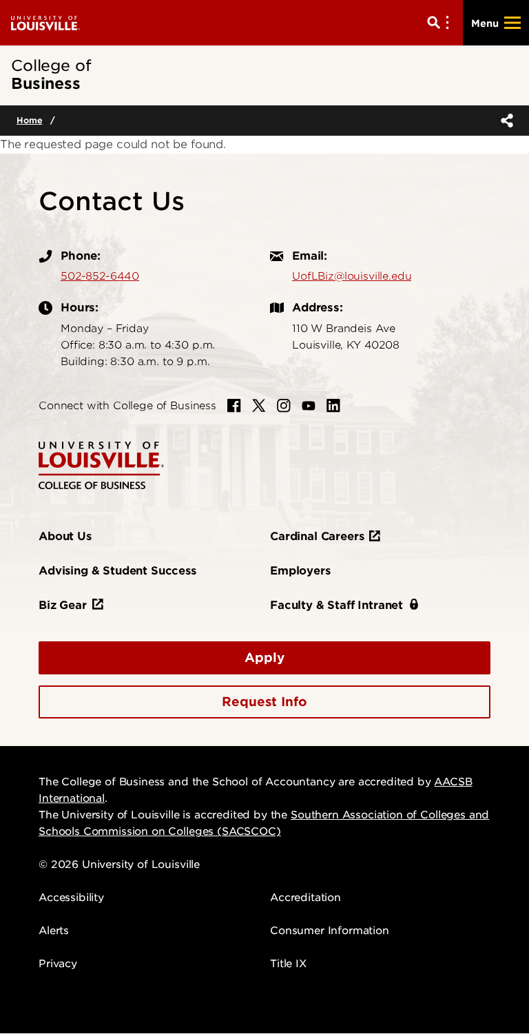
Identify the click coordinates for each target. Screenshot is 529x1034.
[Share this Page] (504, 120)
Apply (264, 657)
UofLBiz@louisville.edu (351, 276)
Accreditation (305, 897)
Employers (300, 570)
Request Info (264, 701)
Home (29, 120)
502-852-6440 (100, 276)
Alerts (54, 930)
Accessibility (71, 897)
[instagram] (284, 406)
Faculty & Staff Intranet (336, 605)
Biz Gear (63, 605)
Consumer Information (329, 930)
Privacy (58, 964)
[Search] (441, 22)
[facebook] (234, 406)
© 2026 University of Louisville (119, 864)
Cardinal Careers (317, 536)
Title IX (288, 964)
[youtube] (308, 406)
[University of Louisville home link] (45, 22)
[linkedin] (333, 406)
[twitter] (259, 406)
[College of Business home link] (101, 464)
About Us (65, 536)
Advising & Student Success (117, 570)
